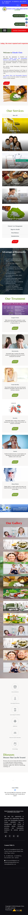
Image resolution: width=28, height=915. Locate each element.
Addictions (15, 726)
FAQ (18, 5)
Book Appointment (20, 23)
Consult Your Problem (20, 15)
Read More (15, 328)
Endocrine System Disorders (15, 737)
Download (24, 5)
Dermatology (15, 749)
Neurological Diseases (15, 703)
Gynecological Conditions (15, 714)
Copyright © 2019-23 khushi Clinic (14, 906)
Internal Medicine (15, 692)
